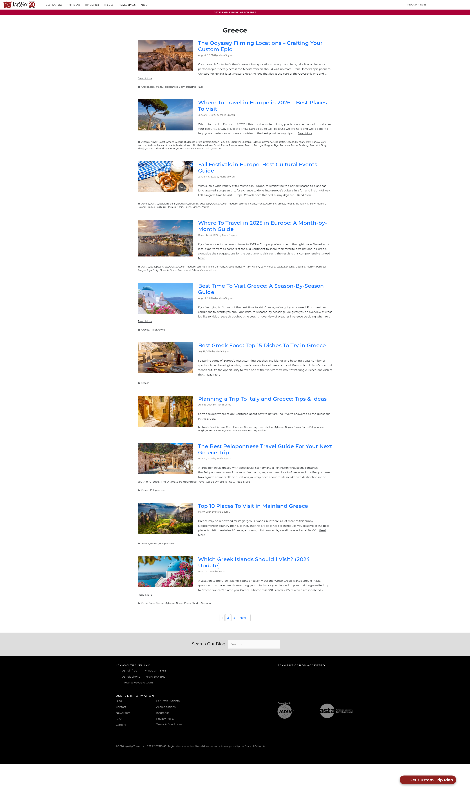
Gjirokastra (279, 142)
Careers (121, 724)
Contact (121, 707)
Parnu (224, 145)
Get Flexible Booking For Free (235, 12)
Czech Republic (220, 142)
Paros (305, 427)
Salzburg (303, 145)
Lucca (262, 427)
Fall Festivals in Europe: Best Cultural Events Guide (257, 167)
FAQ (119, 718)
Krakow (151, 145)
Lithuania (170, 145)
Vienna (199, 148)
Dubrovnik (236, 142)
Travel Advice (157, 329)
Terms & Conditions (169, 724)
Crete (199, 142)
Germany (267, 142)
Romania (285, 145)
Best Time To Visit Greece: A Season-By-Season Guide (261, 289)
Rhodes (196, 603)
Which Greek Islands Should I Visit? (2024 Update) (254, 562)
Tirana (165, 148)
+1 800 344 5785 (155, 670)
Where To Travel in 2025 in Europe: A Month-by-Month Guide (262, 226)
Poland (248, 145)
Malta (159, 86)
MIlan (269, 427)
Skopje (141, 148)
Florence (238, 427)
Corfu (144, 603)
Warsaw (216, 148)
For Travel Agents (168, 701)
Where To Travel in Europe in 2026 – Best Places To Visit (262, 105)
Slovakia (171, 207)
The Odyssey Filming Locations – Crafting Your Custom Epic (260, 46)
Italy (152, 86)
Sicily (182, 86)
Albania (145, 142)
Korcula (142, 145)
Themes (108, 5)
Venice (261, 430)
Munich (188, 145)
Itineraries (92, 5)
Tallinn (157, 148)
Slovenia (164, 270)
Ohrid (217, 145)
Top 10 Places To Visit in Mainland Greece (253, 506)
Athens (170, 142)
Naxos (297, 427)
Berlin (173, 203)
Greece (145, 86)
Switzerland (184, 270)
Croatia (207, 142)
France (261, 203)
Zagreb (205, 207)
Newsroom (123, 713)
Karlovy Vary (319, 142)
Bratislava (182, 203)
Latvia (160, 145)
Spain (149, 148)
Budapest (189, 142)
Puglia (201, 430)
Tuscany (189, 148)
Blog (119, 701)
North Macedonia (203, 145)
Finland (252, 203)
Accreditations (166, 707)
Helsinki (290, 203)
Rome (294, 145)
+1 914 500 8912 (155, 676)
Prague (268, 145)
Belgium (164, 203)
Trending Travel (194, 86)
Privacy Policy (165, 718)
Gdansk (257, 142)
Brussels (193, 203)
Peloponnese (170, 86)
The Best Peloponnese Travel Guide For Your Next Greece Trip (265, 449)
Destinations (54, 5)
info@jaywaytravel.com (137, 682)
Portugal (258, 145)
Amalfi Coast (158, 142)
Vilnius (207, 148)
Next (244, 617)
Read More (145, 78)
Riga (276, 145)
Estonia (247, 142)
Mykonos (279, 427)
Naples (289, 427)
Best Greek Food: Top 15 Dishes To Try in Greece (262, 345)
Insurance (162, 713)
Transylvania (177, 148)
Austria (179, 142)
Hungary (300, 142)
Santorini (315, 145)
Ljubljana (301, 266)
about (145, 5)
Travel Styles (127, 5)
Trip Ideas (74, 5)
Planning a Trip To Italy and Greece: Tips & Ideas (262, 399)
